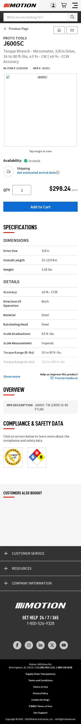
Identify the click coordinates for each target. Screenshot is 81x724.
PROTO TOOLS (15, 38)
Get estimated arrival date (36, 172)
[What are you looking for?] (72, 17)
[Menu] (75, 5)
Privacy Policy (40, 693)
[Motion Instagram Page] (29, 645)
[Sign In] (53, 5)
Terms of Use (40, 686)
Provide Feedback (66, 378)
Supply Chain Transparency (40, 673)
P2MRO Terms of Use (40, 706)
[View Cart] (64, 5)
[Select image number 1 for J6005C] (40, 110)
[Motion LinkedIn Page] (40, 645)
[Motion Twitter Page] (52, 645)
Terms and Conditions (40, 680)
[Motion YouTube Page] (64, 645)
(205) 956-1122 (47, 667)
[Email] (72, 30)
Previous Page (18, 28)
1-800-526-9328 (40, 623)
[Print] (59, 30)
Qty (6, 190)
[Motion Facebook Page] (17, 645)
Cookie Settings (40, 699)
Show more (11, 376)
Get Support (40, 712)
